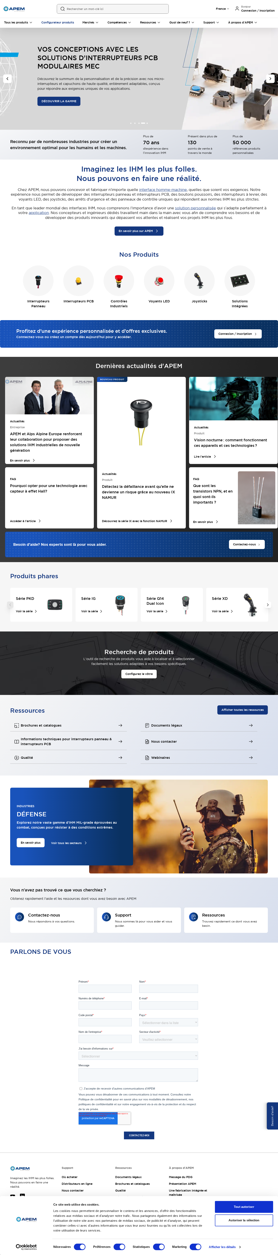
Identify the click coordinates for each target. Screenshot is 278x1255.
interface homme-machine (163, 189)
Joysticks (199, 301)
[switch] (119, 1247)
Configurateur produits (57, 22)
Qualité (120, 1190)
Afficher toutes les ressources (242, 710)
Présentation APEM (182, 1184)
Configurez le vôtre (139, 674)
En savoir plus (30, 842)
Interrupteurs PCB (78, 301)
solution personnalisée (195, 208)
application (39, 212)
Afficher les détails (222, 1247)
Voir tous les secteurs (66, 843)
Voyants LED (159, 301)
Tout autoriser (244, 1206)
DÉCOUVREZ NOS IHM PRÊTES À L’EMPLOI (72, 90)
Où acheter (70, 1177)
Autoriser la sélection (244, 1220)
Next (268, 604)
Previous (10, 604)
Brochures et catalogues (132, 1184)
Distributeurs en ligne (77, 1184)
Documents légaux (128, 1177)
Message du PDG (181, 1177)
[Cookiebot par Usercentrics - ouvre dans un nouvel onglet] (26, 1247)
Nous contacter (73, 1190)
